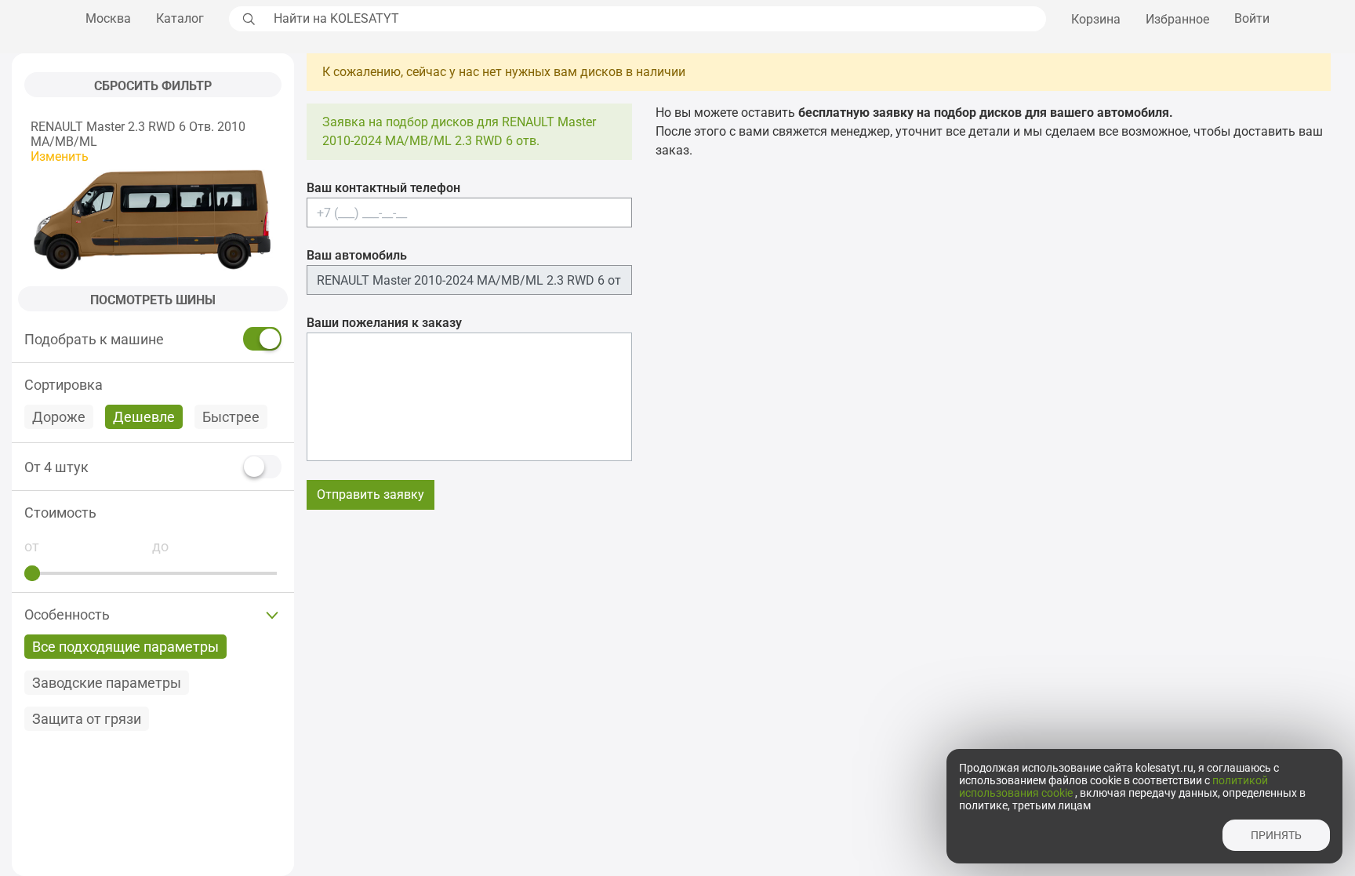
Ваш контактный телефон (383, 187)
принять (1276, 835)
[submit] (247, 18)
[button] (153, 512)
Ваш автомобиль (357, 255)
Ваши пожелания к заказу (384, 322)
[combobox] (655, 18)
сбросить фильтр (153, 85)
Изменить (60, 156)
